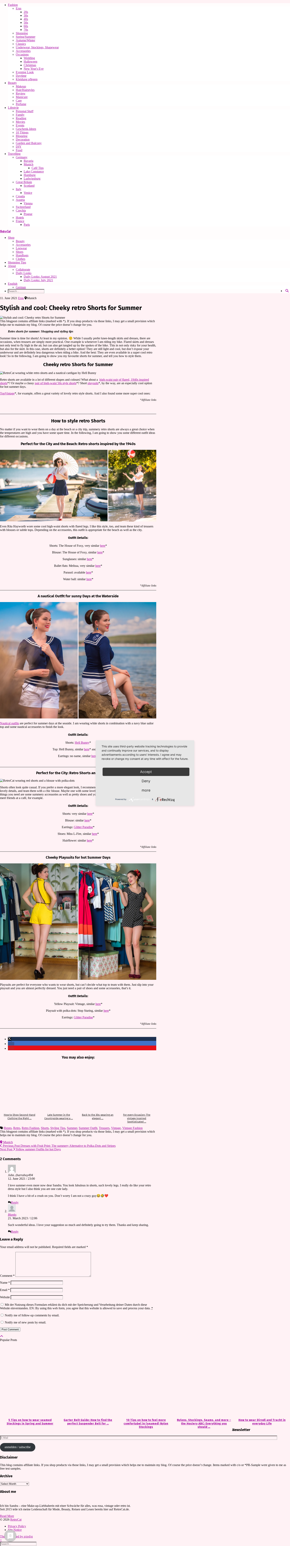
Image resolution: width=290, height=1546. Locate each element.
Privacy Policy (17, 1526)
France (20, 221)
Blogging (21, 136)
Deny (146, 781)
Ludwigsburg (32, 178)
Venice (28, 192)
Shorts (45, 1128)
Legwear (21, 248)
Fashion (13, 4)
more (146, 790)
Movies (20, 121)
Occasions (22, 54)
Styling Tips (57, 1128)
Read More (7, 1516)
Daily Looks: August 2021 (40, 276)
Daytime (21, 75)
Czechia (21, 210)
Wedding (29, 58)
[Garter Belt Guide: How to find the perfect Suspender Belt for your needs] (87, 1380)
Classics (21, 43)
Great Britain (24, 182)
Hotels (20, 217)
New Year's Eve (34, 68)
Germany (21, 157)
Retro (16, 1128)
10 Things (22, 132)
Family (20, 114)
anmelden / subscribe (18, 1447)
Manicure (22, 97)
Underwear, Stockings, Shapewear (37, 47)
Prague (28, 214)
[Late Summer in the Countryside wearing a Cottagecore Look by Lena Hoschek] (58, 1087)
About (12, 266)
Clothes (20, 259)
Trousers (104, 1128)
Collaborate (23, 269)
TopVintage (7, 393)
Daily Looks (23, 273)
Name (5, 1282)
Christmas (30, 65)
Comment (7, 1275)
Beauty (12, 82)
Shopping (22, 33)
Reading (21, 118)
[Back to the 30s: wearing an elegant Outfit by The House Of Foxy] (97, 1087)
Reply (15, 1202)
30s (26, 15)
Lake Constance (34, 171)
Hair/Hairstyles (25, 90)
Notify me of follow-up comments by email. (32, 1315)
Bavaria (28, 160)
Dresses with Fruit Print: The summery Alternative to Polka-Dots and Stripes (59, 1145)
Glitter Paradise (83, 827)
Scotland (29, 185)
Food (19, 150)
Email (5, 1290)
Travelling (14, 153)
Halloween (30, 61)
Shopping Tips (17, 262)
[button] (9, 1039)
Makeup (21, 86)
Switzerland (23, 207)
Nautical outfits (9, 723)
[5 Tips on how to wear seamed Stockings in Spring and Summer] (29, 1380)
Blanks (12, 1214)
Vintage (116, 1128)
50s (26, 22)
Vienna (28, 203)
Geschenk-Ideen (26, 129)
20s (26, 12)
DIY (19, 146)
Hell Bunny (82, 742)
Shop (11, 237)
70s (26, 29)
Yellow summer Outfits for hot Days (30, 1149)
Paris (27, 224)
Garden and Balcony (29, 143)
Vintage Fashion (132, 1128)
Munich (28, 164)
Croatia (20, 196)
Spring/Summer (25, 36)
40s (26, 19)
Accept (146, 772)
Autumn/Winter (25, 40)
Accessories (23, 51)
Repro (8, 1128)
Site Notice (15, 1529)
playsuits (93, 383)
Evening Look (25, 72)
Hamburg (30, 175)
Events (20, 125)
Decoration (23, 139)
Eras (18, 8)
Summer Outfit (88, 1128)
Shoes (19, 251)
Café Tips (38, 168)
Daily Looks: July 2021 (38, 280)
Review (20, 93)
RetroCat (5, 231)
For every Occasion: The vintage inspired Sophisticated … (136, 1118)
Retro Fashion (30, 1128)
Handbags (22, 255)
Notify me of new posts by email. (25, 1322)
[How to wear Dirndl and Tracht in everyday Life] (261, 1380)
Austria (20, 199)
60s (26, 26)
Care (19, 100)
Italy (18, 189)
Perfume (21, 104)
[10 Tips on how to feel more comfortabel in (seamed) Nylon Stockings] (145, 1380)
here (102, 545)
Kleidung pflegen (26, 79)
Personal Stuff (24, 111)
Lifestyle (13, 107)
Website (5, 1297)
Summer (72, 1128)
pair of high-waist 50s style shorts (55, 383)
